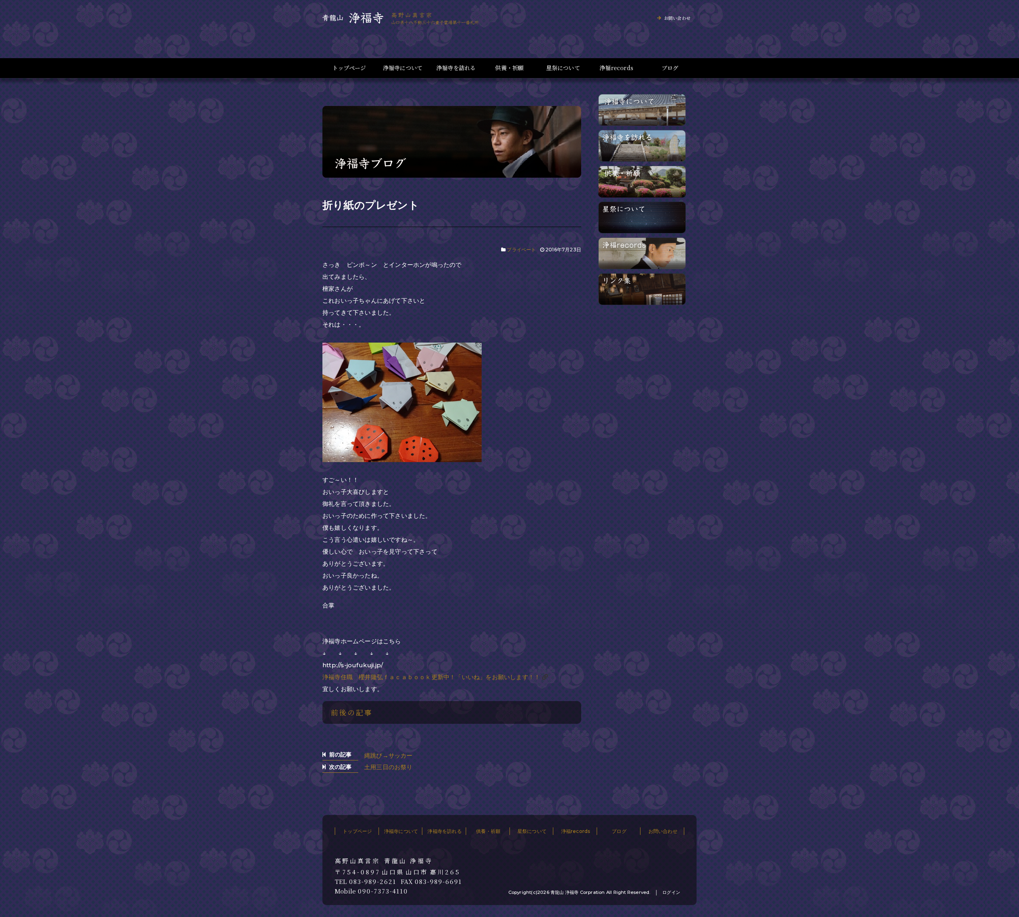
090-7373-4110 (383, 891)
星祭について (563, 68)
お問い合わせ (677, 18)
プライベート (521, 250)
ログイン (671, 892)
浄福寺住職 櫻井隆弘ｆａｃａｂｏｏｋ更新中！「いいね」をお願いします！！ (431, 677)
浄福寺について (402, 68)
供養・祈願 (509, 68)
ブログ (670, 68)
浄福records (616, 68)
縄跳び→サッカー (388, 755)
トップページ (349, 68)
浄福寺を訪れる (456, 68)
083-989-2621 (372, 881)
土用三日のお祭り (388, 767)
